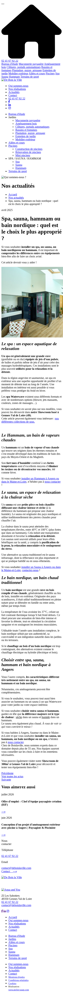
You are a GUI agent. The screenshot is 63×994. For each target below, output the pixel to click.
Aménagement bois (26, 123)
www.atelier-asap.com (18, 989)
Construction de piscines (28, 148)
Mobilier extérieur (18, 73)
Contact (12, 95)
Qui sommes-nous (18, 85)
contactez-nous (30, 570)
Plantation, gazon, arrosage (27, 70)
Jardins (12, 939)
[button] (2, 3)
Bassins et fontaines (26, 129)
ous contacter (53, 481)
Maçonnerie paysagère (31, 63)
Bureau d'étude (9, 63)
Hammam (14, 76)
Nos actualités (16, 197)
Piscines (50, 73)
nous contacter (15, 742)
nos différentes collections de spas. (30, 420)
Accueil (12, 194)
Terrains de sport (29, 76)
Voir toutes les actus (12, 776)
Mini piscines (22, 155)
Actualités (13, 92)
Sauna (4, 76)
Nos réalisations (17, 88)
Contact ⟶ (9, 871)
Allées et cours (37, 73)
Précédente (7, 773)
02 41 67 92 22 (9, 60)
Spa (57, 73)
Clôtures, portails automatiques (24, 67)
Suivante (6, 779)
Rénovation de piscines (28, 152)
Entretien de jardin (25, 136)
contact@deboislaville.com (16, 867)
